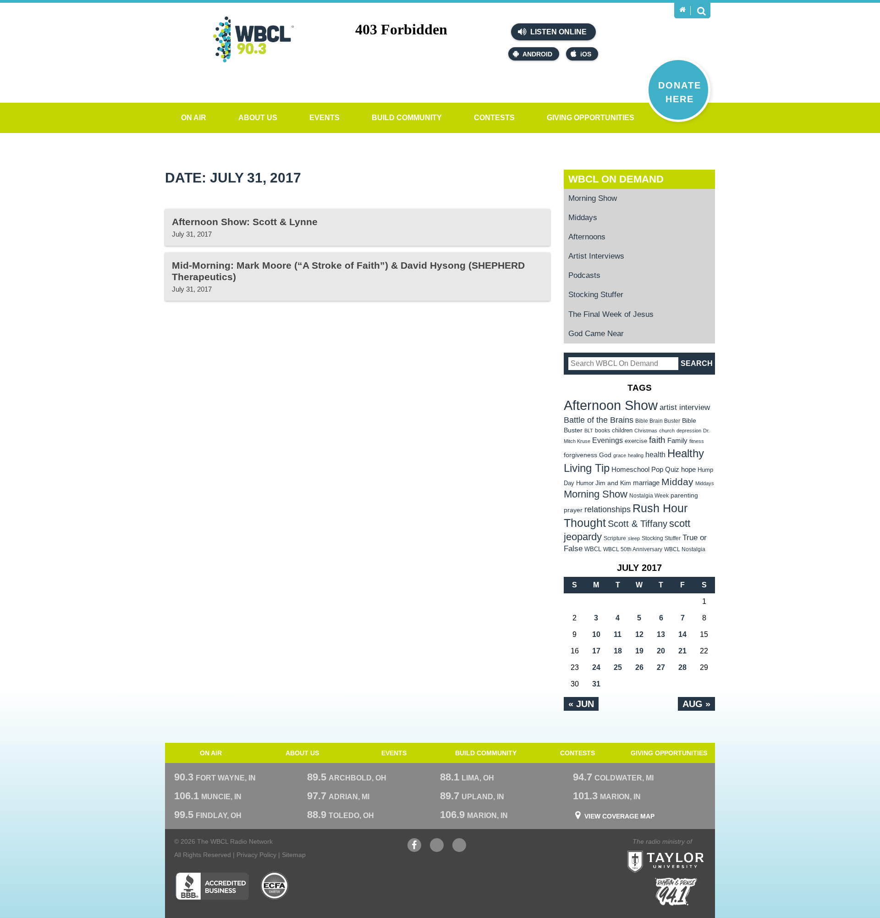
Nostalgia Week (649, 495)
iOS (585, 54)
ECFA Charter (275, 886)
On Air (193, 118)
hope (688, 469)
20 (661, 651)
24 (596, 667)
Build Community (407, 118)
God (605, 455)
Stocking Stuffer (595, 294)
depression (688, 430)
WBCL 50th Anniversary (632, 549)
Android (537, 54)
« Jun (581, 704)
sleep (634, 538)
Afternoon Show (611, 405)
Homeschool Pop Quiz (645, 469)
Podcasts (584, 275)
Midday (677, 481)
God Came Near (596, 333)
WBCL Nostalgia (684, 549)
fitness (696, 441)
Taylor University (682, 850)
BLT (588, 430)
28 (682, 667)
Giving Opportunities (590, 118)
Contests (494, 118)
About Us (257, 118)
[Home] (682, 9)
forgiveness (580, 455)
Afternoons (586, 236)
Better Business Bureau (212, 886)
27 (661, 667)
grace (619, 455)
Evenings (607, 440)
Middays (582, 217)
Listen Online (557, 32)
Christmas (645, 430)
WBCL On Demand (616, 179)
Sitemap (294, 854)
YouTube (437, 849)
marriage (646, 483)
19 (639, 651)
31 (596, 684)
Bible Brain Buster (657, 421)
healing (636, 455)
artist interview (685, 407)
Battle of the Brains (598, 420)
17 (596, 651)
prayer (573, 510)
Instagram (459, 849)
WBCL (592, 549)
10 (596, 634)
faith (657, 440)
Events (324, 118)
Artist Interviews (596, 256)
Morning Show (592, 198)
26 (639, 667)
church (667, 430)
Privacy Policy (256, 854)
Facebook (414, 849)
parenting (684, 495)
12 (639, 634)
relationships (607, 509)
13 (661, 634)
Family (677, 440)
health (655, 454)
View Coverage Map (619, 816)
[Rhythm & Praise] (676, 891)
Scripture (615, 538)
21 (682, 651)
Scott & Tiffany (637, 524)
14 (682, 634)
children (622, 430)
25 (618, 667)
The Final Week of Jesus (611, 314)
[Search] (701, 10)
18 (618, 651)
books (602, 430)
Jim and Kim (613, 483)
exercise (636, 440)
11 (618, 634)
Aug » (696, 704)
